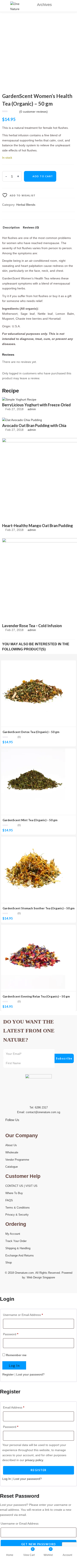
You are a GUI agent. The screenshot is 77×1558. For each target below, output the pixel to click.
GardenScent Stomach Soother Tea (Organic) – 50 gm (38, 908)
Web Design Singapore (41, 1277)
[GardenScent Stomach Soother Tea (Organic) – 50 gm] (33, 839)
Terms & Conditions (17, 1207)
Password (10, 1334)
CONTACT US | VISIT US (21, 1185)
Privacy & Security (17, 1214)
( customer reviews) (33, 111)
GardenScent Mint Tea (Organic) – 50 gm (30, 820)
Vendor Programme (17, 1159)
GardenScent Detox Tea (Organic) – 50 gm (31, 732)
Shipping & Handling (17, 1248)
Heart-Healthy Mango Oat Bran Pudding (37, 525)
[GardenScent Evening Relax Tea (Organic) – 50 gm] (33, 927)
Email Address (13, 1407)
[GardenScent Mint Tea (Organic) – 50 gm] (33, 751)
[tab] (11, 228)
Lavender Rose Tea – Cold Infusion (32, 625)
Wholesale (11, 1152)
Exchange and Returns (19, 1255)
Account (67, 1555)
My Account (12, 1233)
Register (8, 1374)
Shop (8, 1262)
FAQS (9, 1200)
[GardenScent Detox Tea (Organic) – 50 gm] (33, 662)
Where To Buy (14, 1193)
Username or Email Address (23, 1315)
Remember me (16, 1355)
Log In (6, 1478)
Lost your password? (30, 1374)
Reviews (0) (31, 227)
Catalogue (11, 1166)
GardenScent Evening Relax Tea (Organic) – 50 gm (36, 996)
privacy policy (34, 1460)
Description (11, 227)
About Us (11, 1145)
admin (32, 409)
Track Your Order (16, 1241)
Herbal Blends (25, 204)
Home (9, 1555)
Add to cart (43, 176)
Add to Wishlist (22, 195)
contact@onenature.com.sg (43, 1112)
